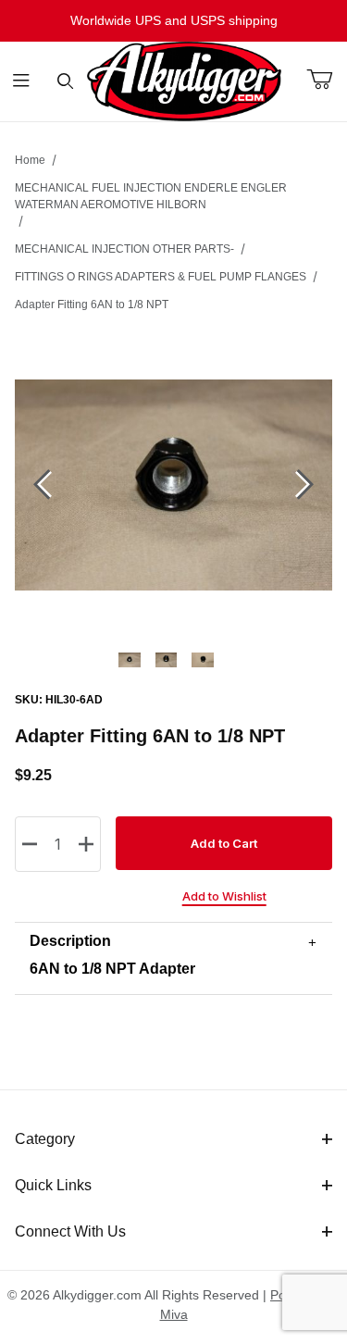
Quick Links (53, 1185)
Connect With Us (70, 1231)
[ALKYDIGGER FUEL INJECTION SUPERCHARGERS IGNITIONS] (184, 80)
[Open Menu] (21, 82)
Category (45, 1139)
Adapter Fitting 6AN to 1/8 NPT (91, 304)
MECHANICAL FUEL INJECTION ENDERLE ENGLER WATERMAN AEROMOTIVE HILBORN (151, 196)
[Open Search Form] (65, 82)
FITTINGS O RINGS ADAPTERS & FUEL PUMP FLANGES (160, 276)
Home (30, 160)
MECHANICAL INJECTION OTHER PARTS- (124, 248)
